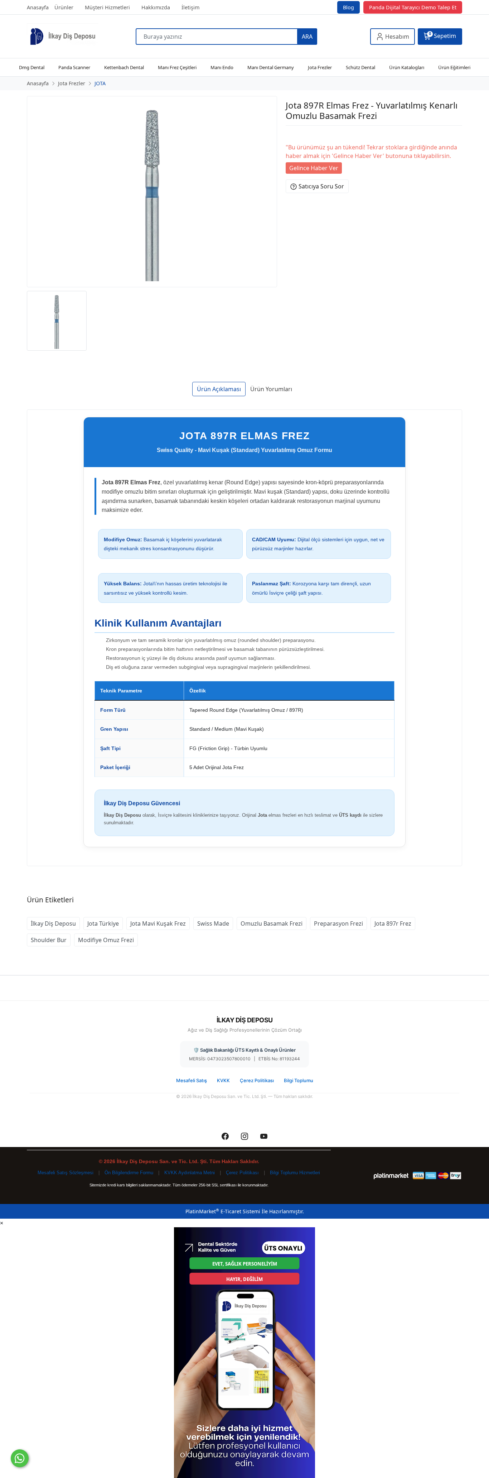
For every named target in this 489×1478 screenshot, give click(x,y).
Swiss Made (213, 923)
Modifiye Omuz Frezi (106, 940)
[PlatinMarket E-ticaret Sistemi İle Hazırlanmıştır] (391, 1175)
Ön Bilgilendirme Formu (129, 1172)
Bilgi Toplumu (298, 1080)
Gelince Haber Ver (313, 168)
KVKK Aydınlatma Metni (189, 1172)
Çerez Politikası (257, 1080)
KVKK (223, 1080)
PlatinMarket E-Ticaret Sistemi (222, 1211)
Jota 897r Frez (392, 923)
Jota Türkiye (103, 923)
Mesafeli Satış (191, 1080)
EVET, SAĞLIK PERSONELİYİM (244, 1264)
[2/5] (295, 134)
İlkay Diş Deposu (53, 923)
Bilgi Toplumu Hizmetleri (295, 1172)
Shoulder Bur (49, 940)
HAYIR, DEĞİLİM (244, 1279)
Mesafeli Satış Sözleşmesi (65, 1172)
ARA (307, 36)
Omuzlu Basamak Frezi (271, 923)
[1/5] (290, 134)
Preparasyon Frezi (338, 923)
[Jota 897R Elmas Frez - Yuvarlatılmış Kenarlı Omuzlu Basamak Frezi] (152, 191)
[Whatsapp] (20, 1458)
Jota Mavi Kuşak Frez (158, 923)
